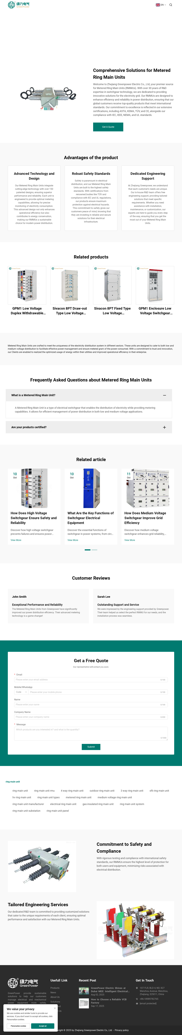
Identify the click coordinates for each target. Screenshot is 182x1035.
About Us (102, 5)
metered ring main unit (78, 797)
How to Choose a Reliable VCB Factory (109, 1001)
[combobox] (21, 692)
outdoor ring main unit (102, 790)
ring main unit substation (26, 810)
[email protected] (148, 1003)
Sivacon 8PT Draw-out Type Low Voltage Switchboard (70, 311)
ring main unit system (132, 804)
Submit (91, 746)
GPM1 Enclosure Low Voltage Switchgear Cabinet (155, 311)
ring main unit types (48, 797)
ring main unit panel (58, 810)
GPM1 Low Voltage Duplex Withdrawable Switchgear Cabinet (27, 311)
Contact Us (146, 5)
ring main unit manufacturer (28, 804)
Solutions (115, 5)
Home (66, 5)
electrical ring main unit (63, 804)
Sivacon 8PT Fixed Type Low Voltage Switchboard (112, 311)
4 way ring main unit (72, 790)
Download (130, 5)
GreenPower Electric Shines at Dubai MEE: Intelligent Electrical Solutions (109, 990)
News (90, 5)
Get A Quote (108, 127)
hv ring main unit (22, 797)
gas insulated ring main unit (98, 804)
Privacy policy (122, 1030)
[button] (87, 549)
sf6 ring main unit (159, 790)
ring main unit (20, 790)
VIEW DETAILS (27, 285)
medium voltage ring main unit (115, 797)
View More (16, 540)
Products (78, 5)
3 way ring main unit (132, 790)
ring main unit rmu (44, 790)
